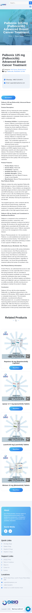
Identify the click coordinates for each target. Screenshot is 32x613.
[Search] (30, 2)
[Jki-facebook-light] (5, 531)
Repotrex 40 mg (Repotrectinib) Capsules (16, 362)
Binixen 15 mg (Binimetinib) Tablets (16, 485)
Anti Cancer (14, 69)
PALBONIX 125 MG (19, 71)
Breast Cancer (22, 69)
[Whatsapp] (10, 531)
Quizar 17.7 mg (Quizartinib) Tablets (16, 404)
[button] (8, 98)
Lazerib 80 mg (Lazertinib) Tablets (16, 445)
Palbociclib (10, 71)
